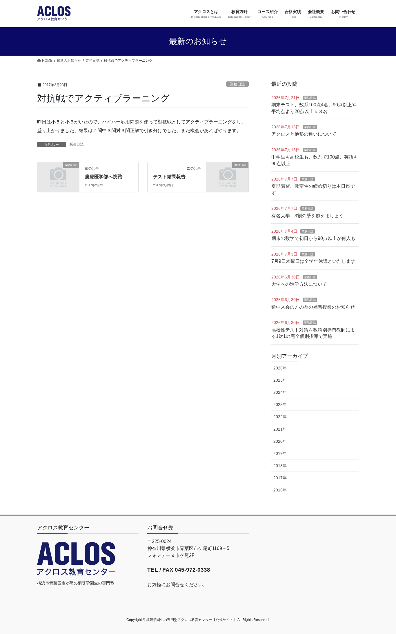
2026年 (280, 368)
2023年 (280, 404)
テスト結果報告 (169, 176)
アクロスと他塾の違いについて (303, 134)
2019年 (280, 453)
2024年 (280, 392)
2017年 (280, 478)
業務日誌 (237, 84)
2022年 (280, 416)
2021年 (280, 429)
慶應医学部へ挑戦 (103, 176)
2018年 (280, 465)
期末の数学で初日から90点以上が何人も (313, 238)
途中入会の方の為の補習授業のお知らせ (313, 307)
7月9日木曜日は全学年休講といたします (313, 261)
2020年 (280, 441)
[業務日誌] (58, 174)
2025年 (280, 380)
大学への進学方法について (299, 284)
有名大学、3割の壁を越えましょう (307, 215)
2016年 (280, 490)
